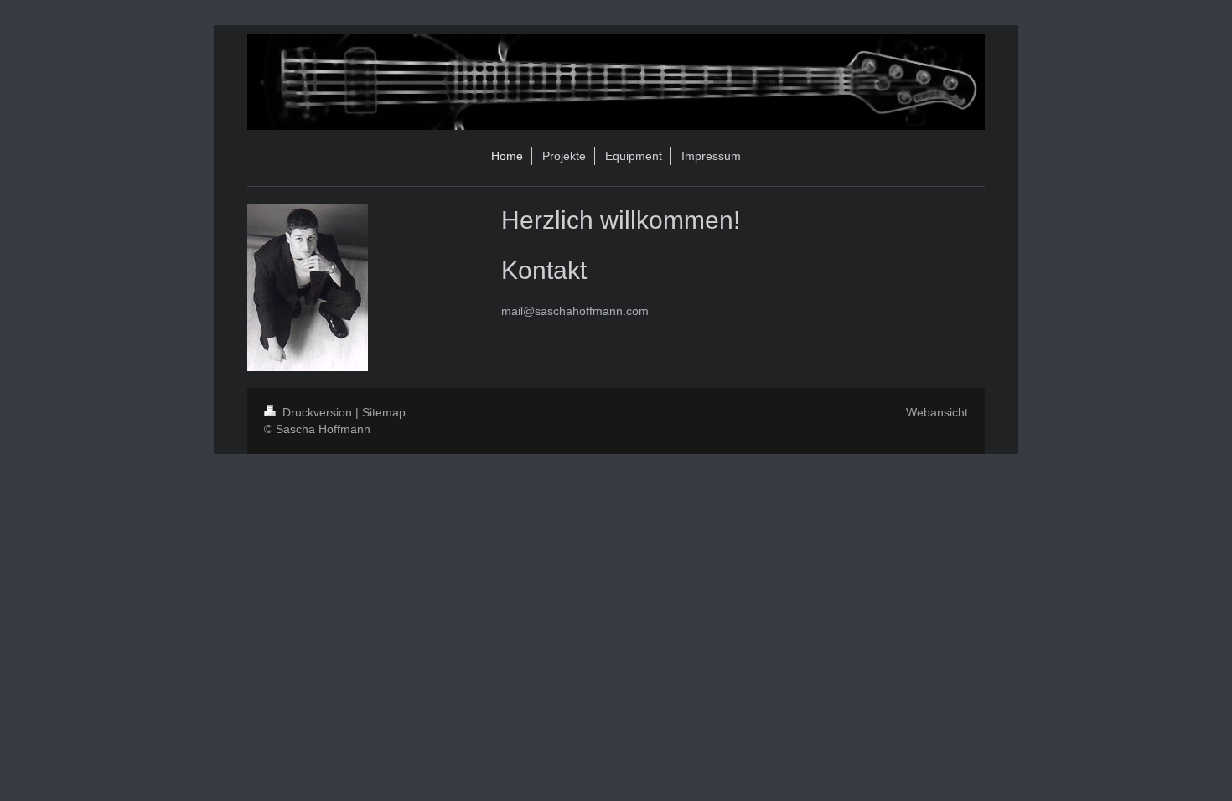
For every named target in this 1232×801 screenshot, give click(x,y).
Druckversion (317, 412)
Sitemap (384, 412)
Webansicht (937, 412)
